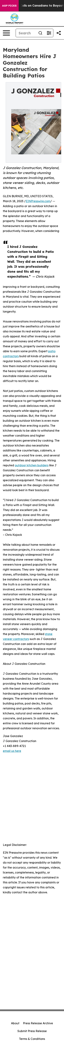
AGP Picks (9, 5)
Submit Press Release (32, 1031)
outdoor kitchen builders (31, 465)
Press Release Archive (38, 1023)
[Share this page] (58, 32)
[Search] (40, 33)
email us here (12, 751)
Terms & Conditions (32, 1039)
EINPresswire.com (38, 201)
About (15, 1023)
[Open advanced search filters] (49, 33)
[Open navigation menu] (6, 32)
